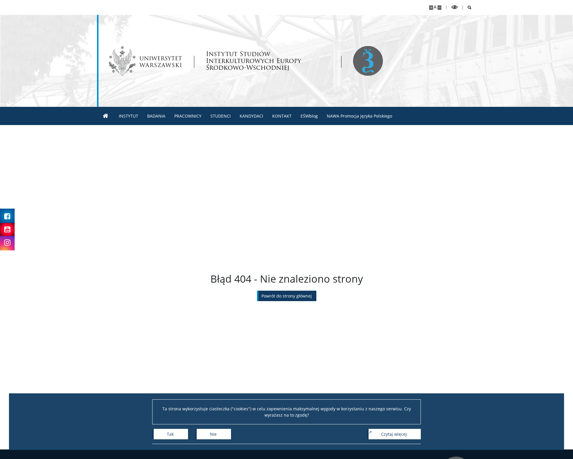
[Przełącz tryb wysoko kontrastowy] (454, 7)
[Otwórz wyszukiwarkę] (467, 8)
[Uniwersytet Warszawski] (145, 61)
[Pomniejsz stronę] (439, 7)
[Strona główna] (105, 116)
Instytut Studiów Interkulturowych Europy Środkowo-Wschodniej (253, 60)
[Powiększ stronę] (431, 7)
